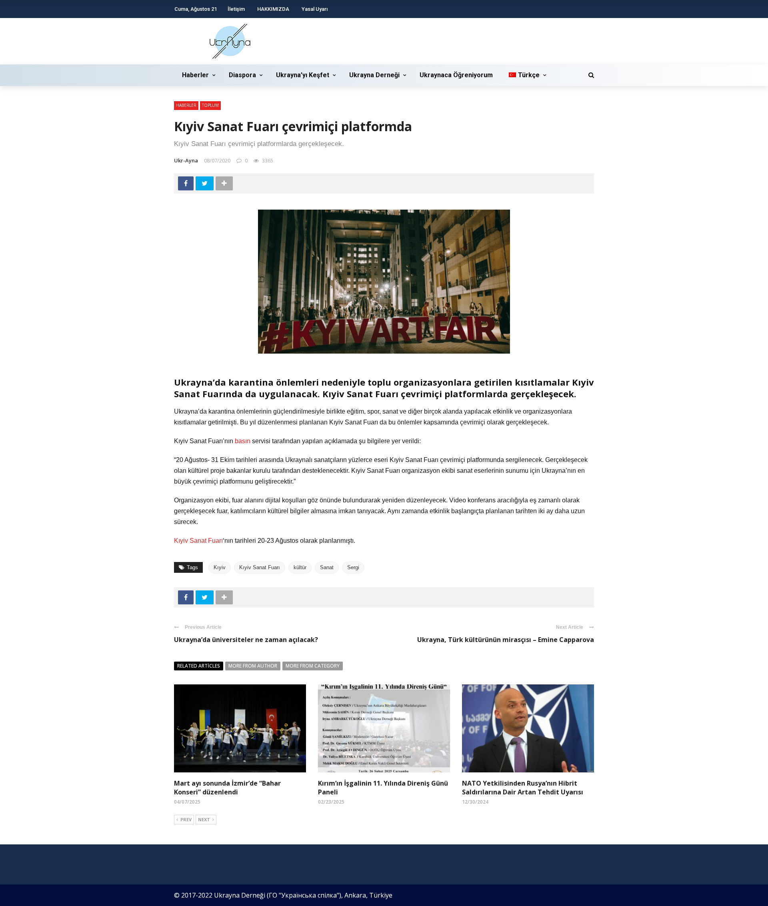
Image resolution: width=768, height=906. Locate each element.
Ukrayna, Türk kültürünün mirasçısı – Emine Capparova (505, 639)
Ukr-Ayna (186, 160)
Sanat (327, 567)
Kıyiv (220, 567)
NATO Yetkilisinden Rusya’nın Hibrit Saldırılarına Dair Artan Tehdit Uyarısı (522, 787)
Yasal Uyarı (315, 9)
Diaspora (242, 75)
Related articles (198, 665)
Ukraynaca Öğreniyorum (456, 75)
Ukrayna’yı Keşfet (302, 75)
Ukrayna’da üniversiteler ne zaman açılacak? (246, 639)
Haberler (195, 75)
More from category (313, 665)
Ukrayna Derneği (374, 75)
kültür (300, 567)
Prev (186, 819)
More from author (252, 665)
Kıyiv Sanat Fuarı (198, 540)
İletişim (236, 9)
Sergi (353, 567)
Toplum (210, 105)
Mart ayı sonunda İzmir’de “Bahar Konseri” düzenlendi (227, 787)
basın (242, 441)
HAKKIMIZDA (273, 9)
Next (204, 819)
